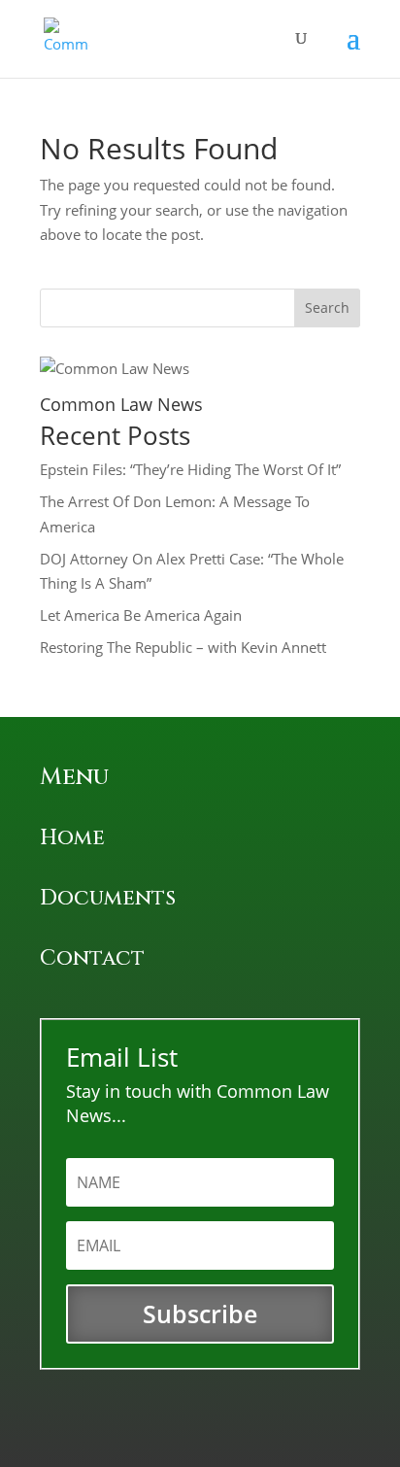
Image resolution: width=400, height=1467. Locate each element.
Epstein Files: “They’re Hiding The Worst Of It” (190, 469)
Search (327, 307)
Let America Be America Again (141, 615)
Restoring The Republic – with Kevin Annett (183, 647)
